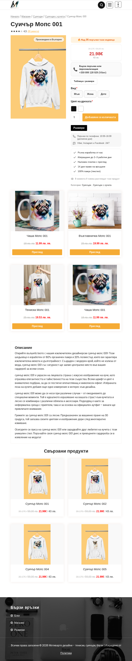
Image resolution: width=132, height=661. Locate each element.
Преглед (37, 252)
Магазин (26, 16)
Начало (15, 16)
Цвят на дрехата (81, 101)
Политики (66, 653)
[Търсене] (101, 5)
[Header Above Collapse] (118, 4)
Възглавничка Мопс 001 (95, 236)
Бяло (81, 109)
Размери (79, 128)
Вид (73, 88)
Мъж (77, 94)
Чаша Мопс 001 (37, 236)
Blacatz (66, 649)
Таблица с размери (84, 81)
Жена (90, 94)
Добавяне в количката (100, 117)
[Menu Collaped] (110, 5)
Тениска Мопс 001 (37, 310)
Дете (103, 94)
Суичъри (38, 16)
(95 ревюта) (33, 31)
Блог (17, 615)
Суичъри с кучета (55, 16)
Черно (74, 109)
